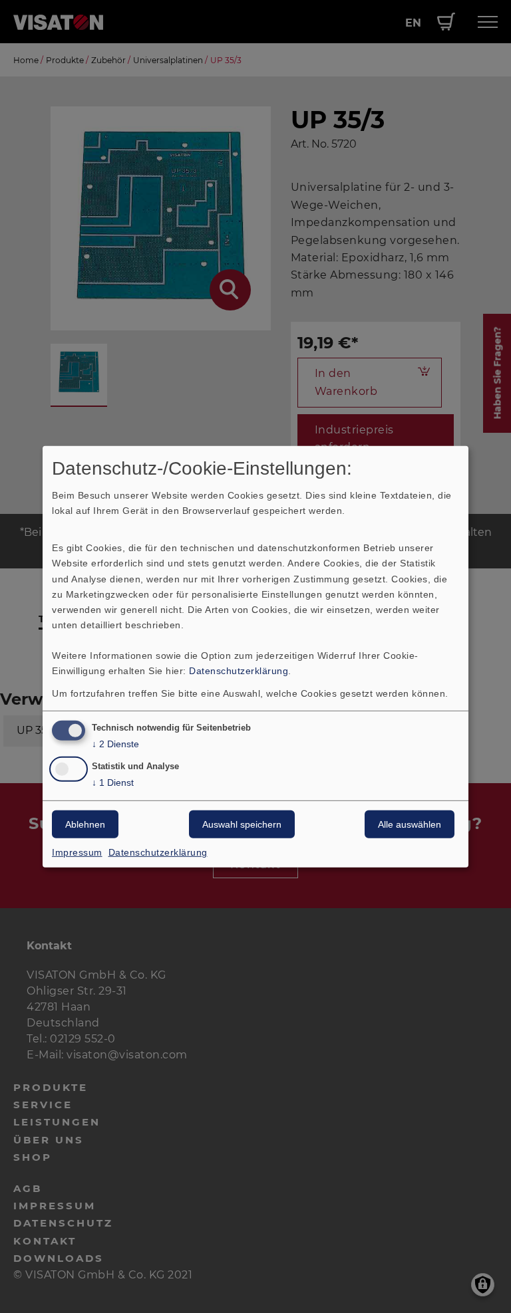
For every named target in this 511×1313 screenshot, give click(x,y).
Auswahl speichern (241, 824)
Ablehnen (85, 824)
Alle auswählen (409, 824)
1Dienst (113, 782)
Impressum (77, 852)
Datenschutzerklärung (238, 670)
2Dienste (115, 744)
